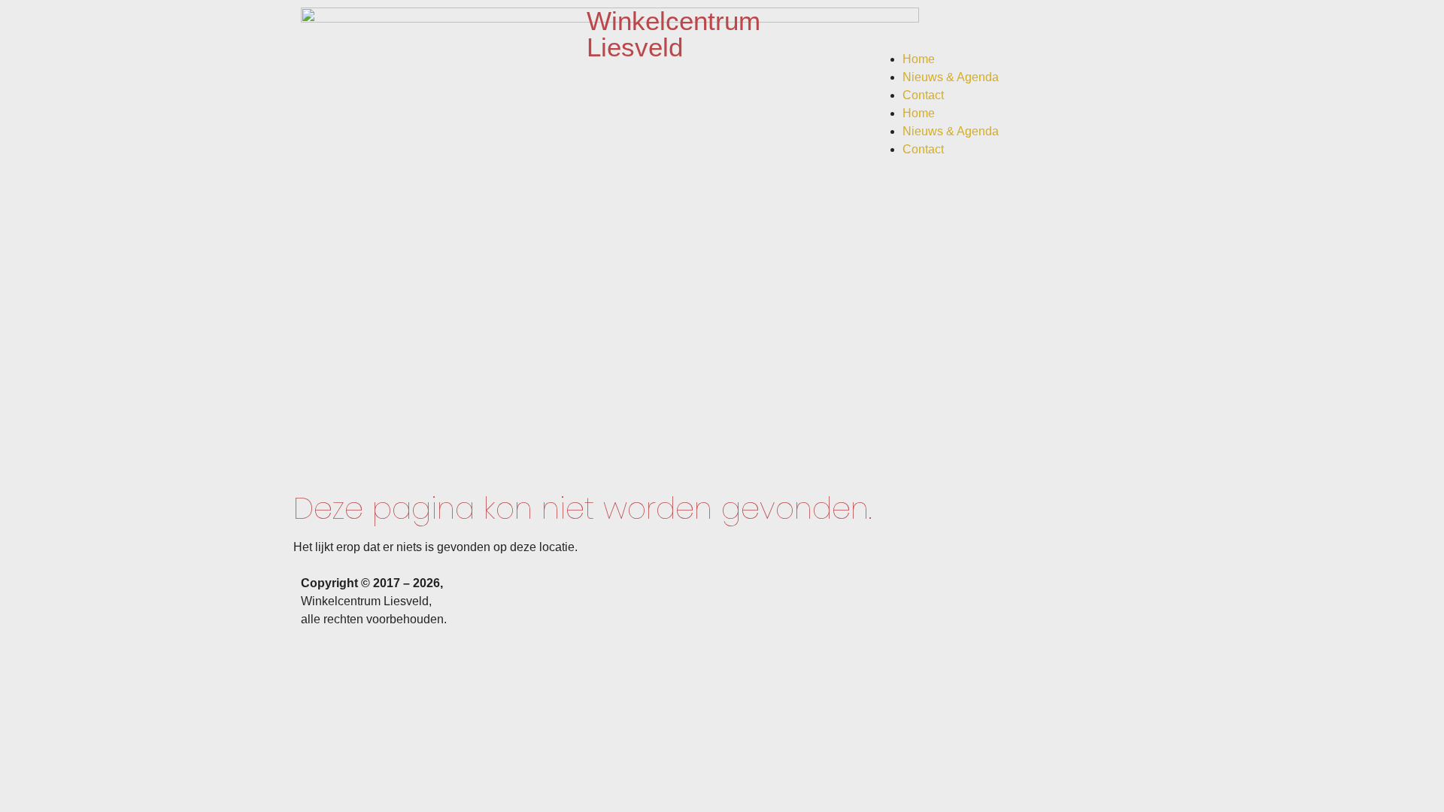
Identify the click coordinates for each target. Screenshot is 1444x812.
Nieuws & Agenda (950, 77)
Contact (923, 95)
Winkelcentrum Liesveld (673, 34)
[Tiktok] (972, 26)
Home (918, 59)
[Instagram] (932, 26)
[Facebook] (891, 26)
